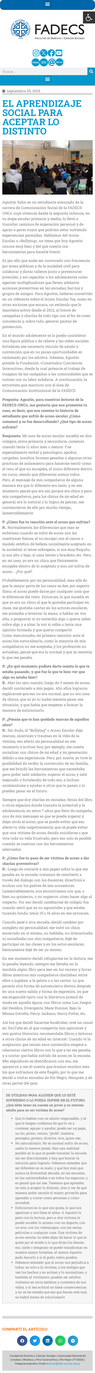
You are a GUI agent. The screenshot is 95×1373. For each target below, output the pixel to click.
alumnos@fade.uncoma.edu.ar (63, 1363)
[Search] (91, 71)
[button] (89, 17)
